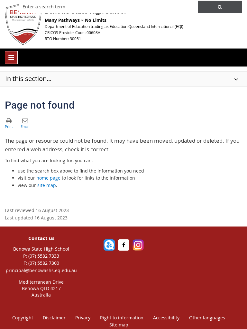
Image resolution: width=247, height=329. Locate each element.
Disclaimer (54, 318)
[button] (219, 6)
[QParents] (109, 245)
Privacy (82, 318)
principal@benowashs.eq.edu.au (41, 270)
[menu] (11, 57)
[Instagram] (138, 245)
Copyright (22, 318)
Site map (118, 325)
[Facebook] (123, 245)
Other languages (207, 318)
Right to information (121, 318)
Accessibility (166, 318)
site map (46, 185)
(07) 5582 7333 (43, 256)
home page (48, 178)
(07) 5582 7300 (43, 263)
